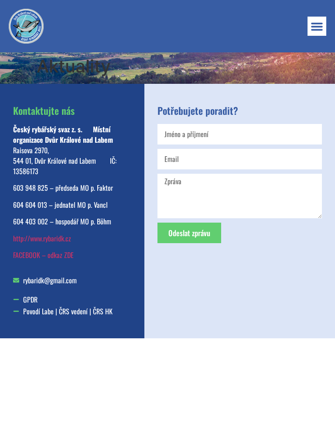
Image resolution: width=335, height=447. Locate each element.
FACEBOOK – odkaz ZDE (43, 255)
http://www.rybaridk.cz (42, 238)
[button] (317, 26)
